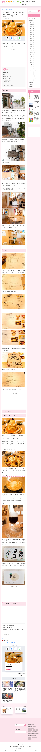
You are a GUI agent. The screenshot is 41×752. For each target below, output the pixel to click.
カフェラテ (7, 81)
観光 (32, 737)
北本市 (32, 58)
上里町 (32, 26)
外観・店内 (6, 72)
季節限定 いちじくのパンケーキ (10, 80)
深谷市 (30, 1)
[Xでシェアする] (7, 38)
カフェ (24, 675)
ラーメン (29, 731)
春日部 (32, 28)
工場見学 (37, 733)
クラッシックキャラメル (8, 78)
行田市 (23, 1)
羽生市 (32, 54)
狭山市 (32, 36)
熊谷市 (27, 1)
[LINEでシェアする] (19, 38)
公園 (32, 731)
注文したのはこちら (7, 76)
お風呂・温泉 (30, 726)
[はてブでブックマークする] (15, 38)
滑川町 (32, 22)
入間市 (32, 38)
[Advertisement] (13, 58)
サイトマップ (29, 746)
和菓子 (29, 733)
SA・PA (29, 724)
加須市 (32, 24)
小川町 (32, 42)
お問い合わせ (24, 4)
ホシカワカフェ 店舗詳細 (9, 85)
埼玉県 (31, 20)
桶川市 (32, 60)
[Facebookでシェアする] (11, 38)
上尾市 (32, 62)
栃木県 (31, 86)
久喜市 (32, 66)
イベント (34, 726)
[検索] (39, 11)
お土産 (33, 724)
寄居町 (32, 40)
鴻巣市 (32, 56)
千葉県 (31, 84)
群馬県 (31, 82)
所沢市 (32, 34)
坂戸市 (32, 30)
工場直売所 (32, 733)
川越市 (32, 64)
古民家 (35, 731)
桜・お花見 (29, 735)
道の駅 (35, 737)
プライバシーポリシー (22, 746)
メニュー (5, 74)
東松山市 (32, 52)
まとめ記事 (32, 18)
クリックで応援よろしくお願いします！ (9, 642)
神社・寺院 (34, 735)
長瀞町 (32, 32)
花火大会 (29, 737)
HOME (21, 744)
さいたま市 (32, 70)
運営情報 (34, 1)
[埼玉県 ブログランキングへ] (5, 640)
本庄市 (32, 48)
